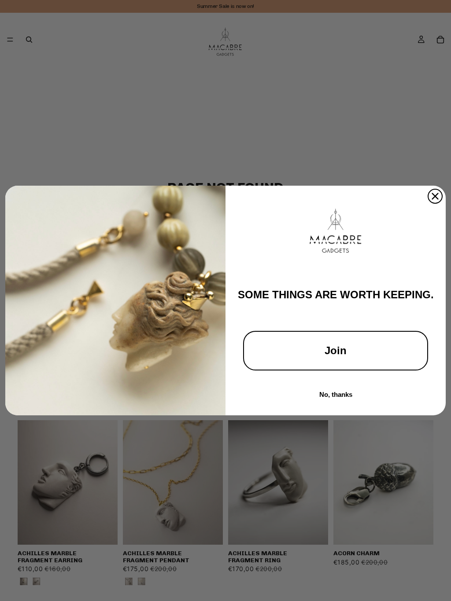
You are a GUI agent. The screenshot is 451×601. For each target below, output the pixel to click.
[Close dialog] (435, 196)
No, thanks (335, 394)
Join (336, 350)
